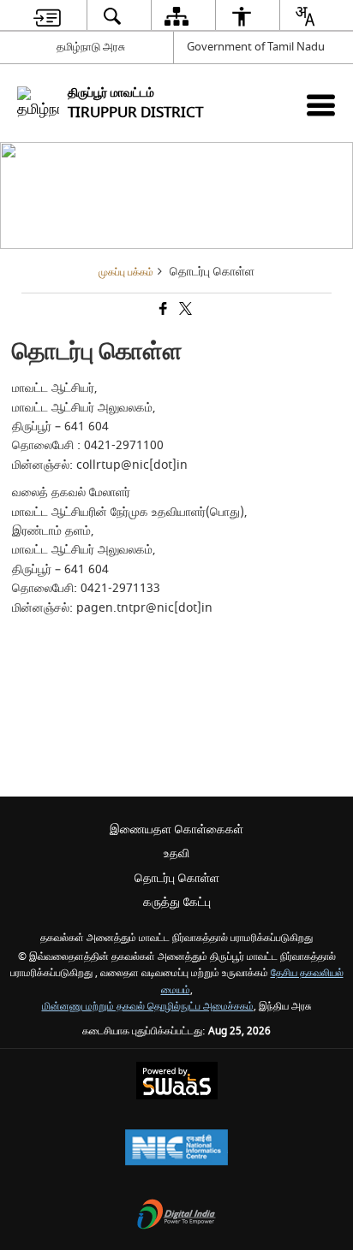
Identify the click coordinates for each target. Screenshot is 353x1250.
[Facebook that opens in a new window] (162, 311)
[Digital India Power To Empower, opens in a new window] (176, 1216)
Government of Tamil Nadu (256, 47)
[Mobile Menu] (321, 105)
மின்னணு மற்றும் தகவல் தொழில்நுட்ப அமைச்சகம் (148, 1006)
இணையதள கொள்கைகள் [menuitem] (176, 829)
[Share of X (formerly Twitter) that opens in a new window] (184, 311)
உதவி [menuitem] (176, 853)
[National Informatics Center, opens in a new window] (176, 1149)
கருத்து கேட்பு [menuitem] (177, 902)
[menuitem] (47, 16)
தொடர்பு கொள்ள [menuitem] (177, 878)
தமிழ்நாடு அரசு (91, 47)
